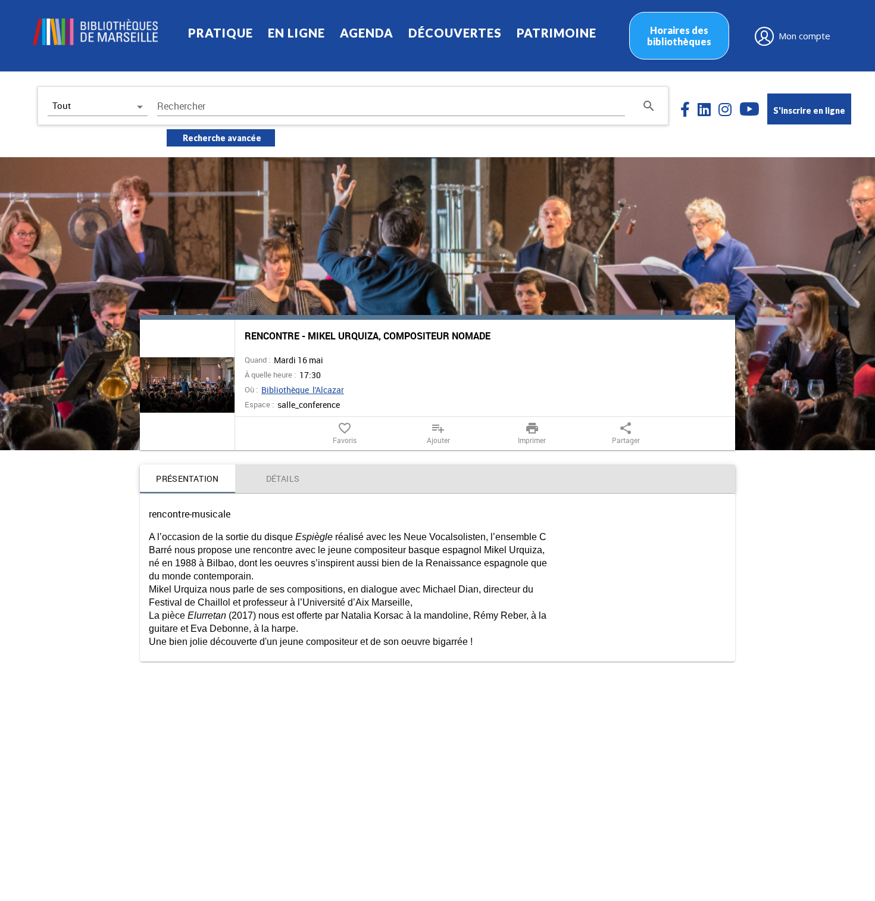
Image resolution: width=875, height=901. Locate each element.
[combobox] (391, 106)
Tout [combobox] (61, 105)
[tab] (187, 478)
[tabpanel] (437, 578)
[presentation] (187, 385)
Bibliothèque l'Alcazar (302, 389)
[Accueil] (95, 31)
